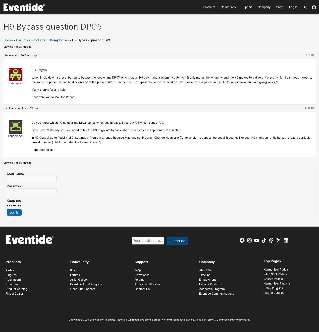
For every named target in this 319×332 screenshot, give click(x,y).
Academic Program (212, 289)
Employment (207, 279)
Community (228, 7)
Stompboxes (59, 40)
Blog (73, 270)
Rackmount (13, 279)
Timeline (205, 275)
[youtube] (257, 240)
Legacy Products (210, 284)
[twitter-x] (279, 240)
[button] (305, 8)
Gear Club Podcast (82, 289)
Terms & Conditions (217, 319)
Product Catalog (16, 289)
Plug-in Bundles (274, 292)
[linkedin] (286, 240)
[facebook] (243, 240)
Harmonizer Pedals (276, 269)
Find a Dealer (14, 293)
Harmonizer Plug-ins (277, 283)
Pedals (10, 270)
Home (8, 40)
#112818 (310, 55)
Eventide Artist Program (86, 284)
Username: (15, 174)
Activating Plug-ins (147, 284)
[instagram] (250, 240)
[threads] (272, 240)
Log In (293, 7)
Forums (22, 40)
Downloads (142, 275)
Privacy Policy (242, 319)
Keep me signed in (14, 203)
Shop (279, 7)
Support (247, 7)
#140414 (309, 108)
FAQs (138, 270)
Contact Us (142, 289)
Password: (15, 186)
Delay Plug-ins (273, 288)
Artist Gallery (79, 279)
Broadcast (12, 284)
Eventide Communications (216, 293)
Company (264, 7)
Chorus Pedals (273, 279)
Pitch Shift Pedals (275, 274)
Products (209, 7)
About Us (205, 270)
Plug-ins (11, 275)
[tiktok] (265, 240)
